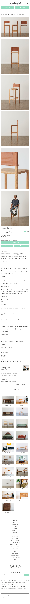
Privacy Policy (3, 597)
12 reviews (14, 381)
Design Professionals (15, 544)
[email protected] (15, 319)
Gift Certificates (15, 528)
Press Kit (15, 532)
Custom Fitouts (15, 546)
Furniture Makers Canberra (17, 590)
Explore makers (15, 555)
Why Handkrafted (15, 540)
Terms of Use (9, 597)
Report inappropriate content (22, 384)
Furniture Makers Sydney (13, 586)
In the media (15, 530)
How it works (15, 538)
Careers (15, 526)
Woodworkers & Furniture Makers (15, 580)
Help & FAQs (15, 548)
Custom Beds (3, 584)
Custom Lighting (10, 584)
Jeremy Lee (7, 232)
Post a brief (7, 7)
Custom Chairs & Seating (9, 582)
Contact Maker (15, 242)
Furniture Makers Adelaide (6, 590)
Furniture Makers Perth (21, 588)
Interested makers (15, 542)
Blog (15, 559)
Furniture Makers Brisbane (11, 588)
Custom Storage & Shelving (20, 582)
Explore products (15, 557)
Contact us (15, 524)
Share (7, 245)
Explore (23, 7)
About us (15, 522)
